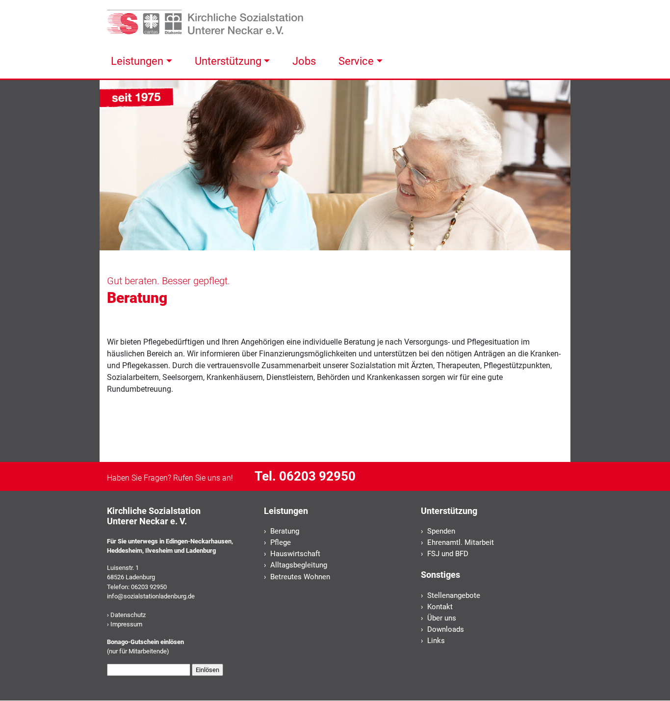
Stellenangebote (453, 595)
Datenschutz (128, 615)
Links (436, 640)
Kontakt (440, 606)
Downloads (445, 629)
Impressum (126, 624)
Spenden (441, 531)
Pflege (280, 542)
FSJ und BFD (447, 553)
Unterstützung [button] (228, 60)
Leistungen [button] (137, 60)
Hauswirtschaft (295, 553)
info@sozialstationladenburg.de (151, 596)
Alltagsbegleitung (298, 565)
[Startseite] (205, 21)
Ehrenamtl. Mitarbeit (460, 542)
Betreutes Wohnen (300, 576)
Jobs (304, 60)
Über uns (441, 618)
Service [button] (356, 60)
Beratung (284, 531)
